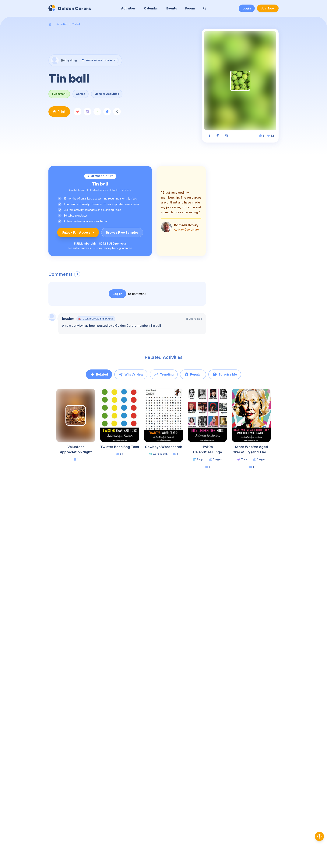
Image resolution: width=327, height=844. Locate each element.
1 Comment (59, 93)
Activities (128, 8)
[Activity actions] (94, 395)
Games (80, 93)
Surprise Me (228, 374)
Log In (117, 294)
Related (102, 374)
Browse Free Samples (122, 232)
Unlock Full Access (76, 232)
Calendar (151, 8)
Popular (196, 374)
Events (171, 8)
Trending (167, 374)
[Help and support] (319, 836)
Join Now (268, 8)
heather (68, 318)
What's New (134, 374)
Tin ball (76, 24)
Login (247, 8)
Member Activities (106, 93)
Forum (190, 8)
